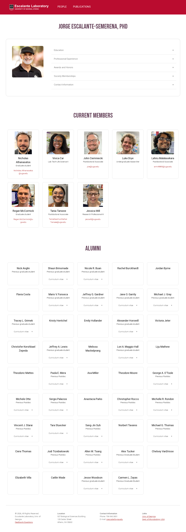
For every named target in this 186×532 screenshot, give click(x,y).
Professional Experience (66, 59)
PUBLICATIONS (82, 6)
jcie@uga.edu (93, 166)
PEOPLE (62, 6)
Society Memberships (65, 76)
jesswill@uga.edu (93, 219)
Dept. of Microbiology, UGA (153, 519)
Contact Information (63, 84)
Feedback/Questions (24, 522)
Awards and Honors (63, 67)
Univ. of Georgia (149, 516)
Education (59, 50)
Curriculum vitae (56, 279)
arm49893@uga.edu (163, 166)
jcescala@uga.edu (114, 519)
